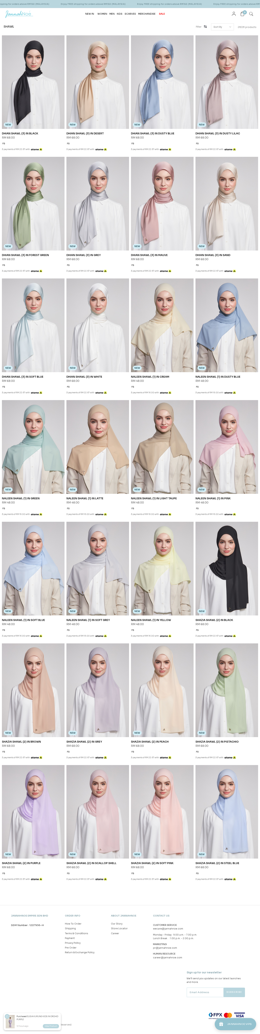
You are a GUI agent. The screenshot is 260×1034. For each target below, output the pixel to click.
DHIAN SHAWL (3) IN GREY (83, 255)
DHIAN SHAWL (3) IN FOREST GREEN (25, 255)
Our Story (116, 923)
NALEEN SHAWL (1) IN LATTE (84, 498)
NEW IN (89, 13)
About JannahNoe (123, 915)
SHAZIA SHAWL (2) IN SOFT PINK (152, 863)
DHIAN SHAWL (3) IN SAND (212, 255)
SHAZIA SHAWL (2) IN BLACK (214, 620)
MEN (112, 13)
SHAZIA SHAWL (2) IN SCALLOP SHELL (91, 863)
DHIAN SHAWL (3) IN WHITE (84, 376)
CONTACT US (161, 915)
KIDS (119, 13)
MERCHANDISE (147, 13)
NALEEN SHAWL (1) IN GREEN (21, 498)
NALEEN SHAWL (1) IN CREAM (150, 376)
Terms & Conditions (76, 933)
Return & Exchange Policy (79, 952)
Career (115, 933)
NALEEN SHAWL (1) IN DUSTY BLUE (217, 376)
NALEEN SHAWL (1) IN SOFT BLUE (23, 620)
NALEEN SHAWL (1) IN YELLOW (151, 620)
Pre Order (71, 947)
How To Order (73, 923)
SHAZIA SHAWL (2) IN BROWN (21, 741)
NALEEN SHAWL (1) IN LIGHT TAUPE (154, 498)
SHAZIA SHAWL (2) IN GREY (84, 741)
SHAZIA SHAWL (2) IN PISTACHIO (217, 741)
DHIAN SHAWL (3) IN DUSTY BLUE (152, 133)
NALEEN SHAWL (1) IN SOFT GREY (88, 620)
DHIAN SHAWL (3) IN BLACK (20, 133)
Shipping (70, 928)
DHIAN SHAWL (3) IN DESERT (85, 133)
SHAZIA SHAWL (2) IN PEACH (150, 741)
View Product (51, 1026)
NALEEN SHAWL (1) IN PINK (213, 498)
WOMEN (102, 13)
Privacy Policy (73, 942)
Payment (70, 938)
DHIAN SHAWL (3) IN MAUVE (149, 255)
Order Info (72, 915)
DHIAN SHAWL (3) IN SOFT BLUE (22, 376)
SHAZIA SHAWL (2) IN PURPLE (21, 863)
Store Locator (119, 928)
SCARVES (130, 13)
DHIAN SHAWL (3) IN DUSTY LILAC (217, 133)
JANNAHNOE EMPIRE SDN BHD (29, 915)
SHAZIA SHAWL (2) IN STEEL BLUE (217, 863)
